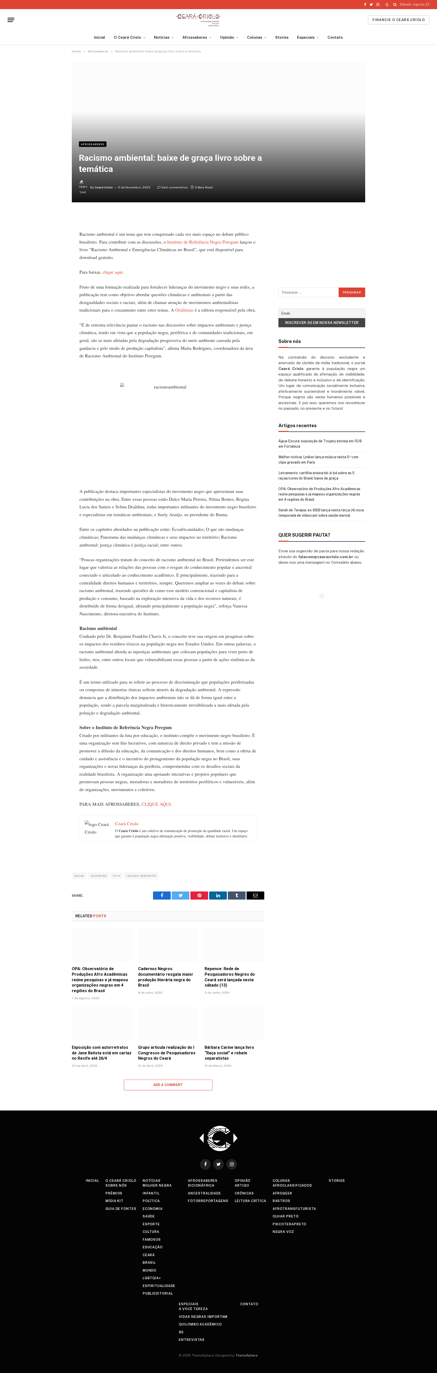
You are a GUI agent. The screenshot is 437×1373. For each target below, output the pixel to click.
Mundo (150, 1270)
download (98, 876)
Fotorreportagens (208, 1201)
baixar (79, 876)
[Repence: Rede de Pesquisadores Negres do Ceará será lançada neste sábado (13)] (234, 945)
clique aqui (112, 272)
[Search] (395, 4)
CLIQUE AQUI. (157, 804)
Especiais (306, 37)
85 (181, 1332)
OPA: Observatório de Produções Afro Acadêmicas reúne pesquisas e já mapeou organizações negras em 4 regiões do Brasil (100, 979)
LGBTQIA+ (152, 1278)
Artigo (242, 1185)
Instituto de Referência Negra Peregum (202, 242)
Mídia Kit (114, 1201)
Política (151, 1201)
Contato (335, 37)
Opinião (227, 37)
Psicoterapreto (290, 1224)
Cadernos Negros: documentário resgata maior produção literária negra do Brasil (165, 977)
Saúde (149, 1216)
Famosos (152, 1239)
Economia (153, 1209)
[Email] (54, 276)
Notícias (161, 37)
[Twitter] (54, 241)
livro (116, 876)
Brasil (149, 1263)
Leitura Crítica (250, 1201)
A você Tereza (193, 1309)
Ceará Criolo (104, 187)
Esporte (151, 1224)
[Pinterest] (54, 264)
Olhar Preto (286, 1216)
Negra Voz (283, 1232)
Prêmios (113, 1193)
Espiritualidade (159, 1286)
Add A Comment (168, 1085)
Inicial (99, 37)
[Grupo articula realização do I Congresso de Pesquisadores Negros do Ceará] (168, 1024)
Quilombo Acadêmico (200, 1324)
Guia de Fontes (120, 1209)
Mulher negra (157, 1185)
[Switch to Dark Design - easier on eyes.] (387, 4)
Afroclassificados (292, 1185)
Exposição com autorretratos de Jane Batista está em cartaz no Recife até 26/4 (102, 1053)
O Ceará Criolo (127, 37)
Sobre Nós (116, 1185)
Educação (153, 1247)
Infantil (151, 1193)
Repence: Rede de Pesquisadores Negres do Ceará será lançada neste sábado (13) (230, 977)
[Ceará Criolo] (198, 20)
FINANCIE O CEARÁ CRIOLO (399, 20)
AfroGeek (282, 1193)
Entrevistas (192, 1340)
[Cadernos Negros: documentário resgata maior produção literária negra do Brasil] (168, 945)
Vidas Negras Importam (203, 1317)
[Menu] (11, 20)
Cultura (151, 1232)
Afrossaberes (194, 37)
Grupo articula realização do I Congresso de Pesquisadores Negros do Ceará (166, 1053)
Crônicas (244, 1193)
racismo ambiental (141, 876)
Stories (282, 37)
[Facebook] (54, 229)
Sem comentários (175, 187)
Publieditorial (158, 1293)
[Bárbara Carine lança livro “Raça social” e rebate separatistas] (234, 1024)
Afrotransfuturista (294, 1209)
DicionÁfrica (201, 1185)
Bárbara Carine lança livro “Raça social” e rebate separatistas (229, 1053)
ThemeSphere (246, 1355)
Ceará (149, 1255)
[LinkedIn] (54, 253)
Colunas (254, 37)
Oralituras (184, 310)
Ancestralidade (204, 1193)
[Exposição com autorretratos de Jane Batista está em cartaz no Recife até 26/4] (102, 1024)
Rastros (281, 1201)
